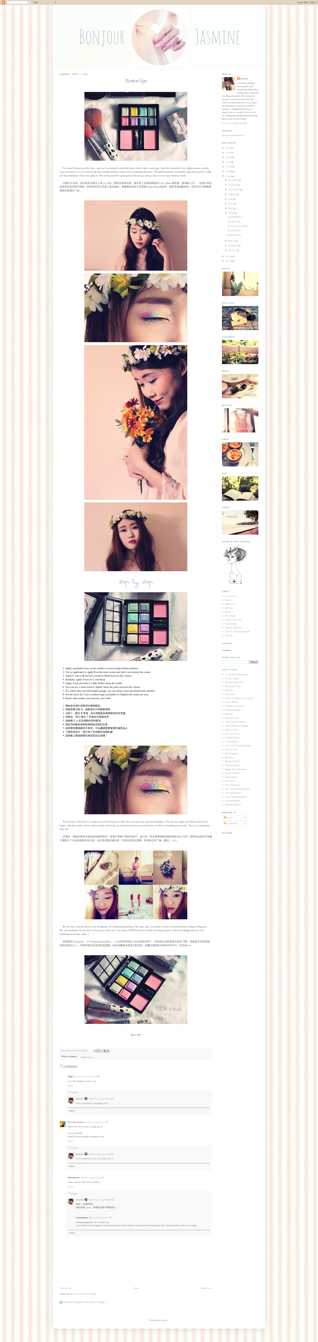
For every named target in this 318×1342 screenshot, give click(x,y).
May (230, 208)
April (231, 213)
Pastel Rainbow (235, 217)
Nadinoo (229, 757)
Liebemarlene (231, 741)
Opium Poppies (232, 765)
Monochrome (234, 230)
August (232, 194)
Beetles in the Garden (238, 226)
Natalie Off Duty (233, 761)
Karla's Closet (231, 729)
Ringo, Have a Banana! (236, 769)
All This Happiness (234, 682)
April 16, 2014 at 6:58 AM (100, 1199)
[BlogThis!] (98, 1050)
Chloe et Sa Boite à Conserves (239, 698)
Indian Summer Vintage (236, 725)
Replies (74, 1092)
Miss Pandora (231, 753)
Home (136, 1288)
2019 (228, 152)
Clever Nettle (231, 702)
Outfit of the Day (233, 620)
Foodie (228, 600)
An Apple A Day (233, 686)
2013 (228, 256)
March (231, 241)
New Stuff (230, 616)
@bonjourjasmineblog (232, 135)
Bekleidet (229, 690)
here (78, 171)
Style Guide (231, 623)
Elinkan (229, 714)
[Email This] (95, 1050)
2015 (228, 171)
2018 (228, 157)
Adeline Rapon (232, 678)
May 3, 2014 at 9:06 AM (100, 1217)
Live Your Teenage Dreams (238, 745)
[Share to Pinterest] (108, 1050)
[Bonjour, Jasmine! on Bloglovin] (235, 583)
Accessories (231, 596)
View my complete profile (234, 123)
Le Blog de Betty (232, 737)
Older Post (206, 1288)
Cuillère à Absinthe (234, 706)
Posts (229, 817)
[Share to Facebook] (104, 1050)
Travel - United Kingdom (237, 631)
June (230, 203)
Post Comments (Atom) (85, 1294)
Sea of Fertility (232, 773)
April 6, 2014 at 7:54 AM (92, 1177)
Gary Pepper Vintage (235, 721)
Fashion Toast (232, 718)
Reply (70, 1085)
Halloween (230, 604)
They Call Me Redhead (236, 797)
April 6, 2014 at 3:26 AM (88, 1076)
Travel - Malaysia (233, 627)
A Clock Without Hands (237, 674)
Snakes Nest (231, 777)
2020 (228, 148)
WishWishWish (233, 804)
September (234, 189)
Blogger (164, 1320)
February (233, 245)
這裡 (191, 183)
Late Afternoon (232, 733)
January (232, 250)
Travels (229, 635)
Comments (231, 823)
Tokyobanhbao (232, 800)
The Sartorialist (233, 793)
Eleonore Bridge (232, 710)
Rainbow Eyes (234, 235)
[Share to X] (101, 1050)
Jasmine (74, 1050)
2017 (228, 162)
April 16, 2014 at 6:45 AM (100, 1154)
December (233, 180)
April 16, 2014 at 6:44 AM (100, 1098)
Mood (227, 612)
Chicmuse (230, 694)
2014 (228, 176)
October (232, 185)
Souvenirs (230, 781)
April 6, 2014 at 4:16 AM (96, 1122)
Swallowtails (234, 221)
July (230, 199)
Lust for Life (231, 749)
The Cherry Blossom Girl (237, 789)
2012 (228, 261)
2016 (228, 166)
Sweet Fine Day (232, 785)
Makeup (90, 1057)
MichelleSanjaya (76, 1122)
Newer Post (66, 1288)
